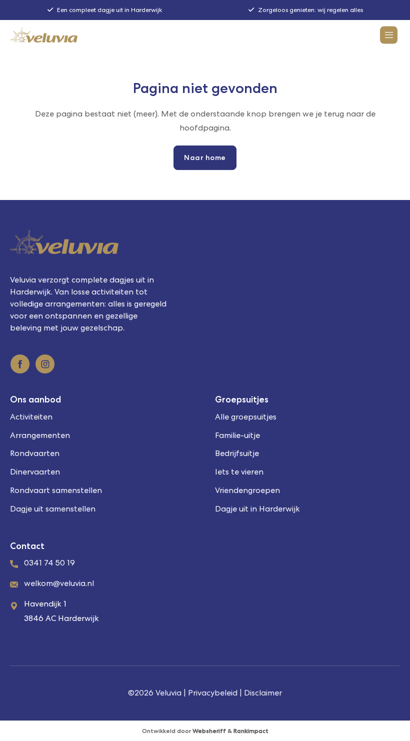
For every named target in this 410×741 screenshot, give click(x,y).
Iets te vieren (239, 471)
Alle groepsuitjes (245, 417)
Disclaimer (263, 693)
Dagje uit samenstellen (53, 509)
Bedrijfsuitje (237, 453)
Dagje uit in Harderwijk (257, 509)
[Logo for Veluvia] (44, 35)
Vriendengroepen (247, 490)
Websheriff (209, 731)
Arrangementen (40, 435)
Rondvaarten (35, 453)
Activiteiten (31, 417)
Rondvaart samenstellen (56, 490)
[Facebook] (20, 364)
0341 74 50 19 (49, 563)
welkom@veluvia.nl (59, 583)
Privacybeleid (213, 693)
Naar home (205, 157)
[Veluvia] (205, 242)
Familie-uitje (237, 435)
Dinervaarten (35, 471)
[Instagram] (45, 364)
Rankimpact (251, 731)
